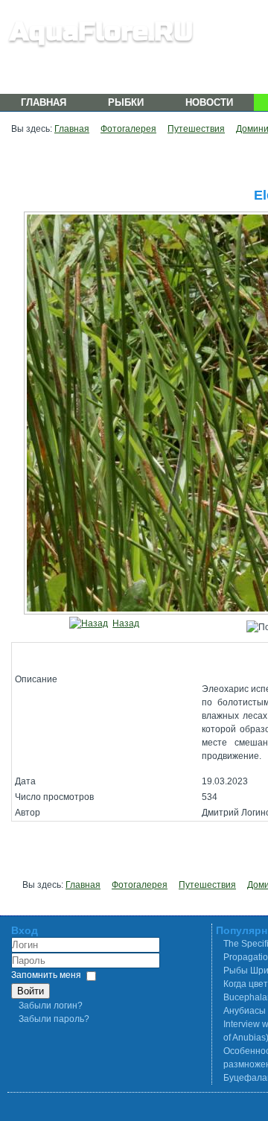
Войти (30, 991)
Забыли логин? (51, 1005)
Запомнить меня (46, 975)
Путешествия (196, 129)
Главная (43, 102)
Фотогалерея (128, 129)
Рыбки (126, 102)
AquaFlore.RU (101, 32)
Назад (125, 623)
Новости (209, 102)
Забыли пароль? (54, 1019)
